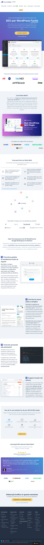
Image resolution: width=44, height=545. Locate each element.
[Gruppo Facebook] (3, 539)
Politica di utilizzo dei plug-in (35, 539)
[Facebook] (7, 539)
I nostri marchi (30, 6)
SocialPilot (30, 525)
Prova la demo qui (22, 36)
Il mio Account (37, 6)
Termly (29, 522)
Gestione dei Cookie (24, 539)
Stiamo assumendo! (23, 519)
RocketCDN (30, 520)
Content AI (9, 6)
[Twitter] (1, 539)
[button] (22, 125)
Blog (21, 521)
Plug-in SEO (3, 6)
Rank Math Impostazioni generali (13, 520)
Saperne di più (22, 434)
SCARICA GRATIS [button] (22, 33)
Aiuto (25, 6)
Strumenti (21, 6)
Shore (29, 523)
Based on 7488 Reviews (22, 455)
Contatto (21, 514)
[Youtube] (5, 539)
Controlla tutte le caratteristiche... (9, 188)
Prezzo (14, 6)
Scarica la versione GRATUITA (22, 500)
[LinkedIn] (8, 539)
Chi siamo (22, 512)
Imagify (29, 518)
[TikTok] (10, 539)
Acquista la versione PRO (22, 498)
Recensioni (3, 512)
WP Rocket (30, 516)
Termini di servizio (16, 539)
